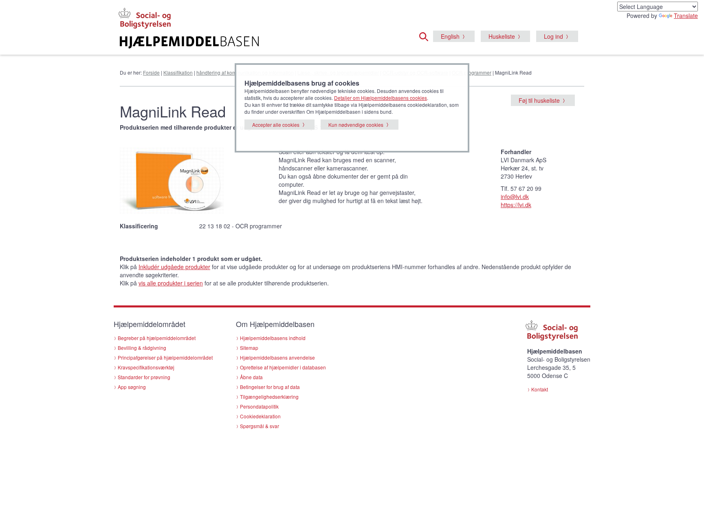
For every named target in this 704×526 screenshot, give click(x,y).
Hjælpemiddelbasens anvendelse (277, 357)
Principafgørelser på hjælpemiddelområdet (165, 357)
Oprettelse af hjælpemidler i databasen (283, 367)
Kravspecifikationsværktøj (146, 367)
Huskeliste (501, 36)
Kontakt (539, 389)
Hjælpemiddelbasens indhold (273, 337)
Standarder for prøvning (144, 377)
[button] (426, 35)
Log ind (553, 36)
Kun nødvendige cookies (355, 124)
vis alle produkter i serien (171, 283)
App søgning (132, 386)
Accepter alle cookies (275, 124)
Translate (686, 15)
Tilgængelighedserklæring (269, 396)
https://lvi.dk (516, 205)
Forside (151, 72)
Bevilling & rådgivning (142, 347)
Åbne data (251, 377)
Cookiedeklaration (260, 416)
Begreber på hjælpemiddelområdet (157, 337)
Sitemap (249, 347)
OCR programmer (471, 72)
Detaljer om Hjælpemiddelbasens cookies (380, 97)
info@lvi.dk (515, 196)
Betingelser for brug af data (270, 386)
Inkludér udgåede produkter (174, 267)
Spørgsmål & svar (259, 425)
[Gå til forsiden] (253, 42)
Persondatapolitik (259, 406)
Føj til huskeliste (539, 100)
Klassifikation (178, 72)
